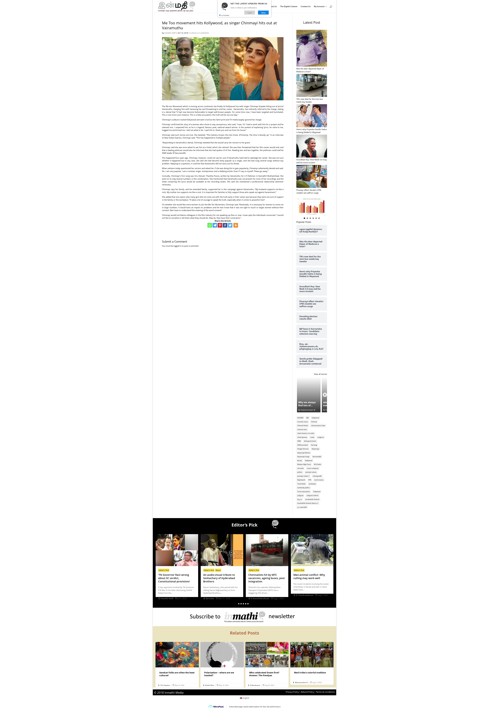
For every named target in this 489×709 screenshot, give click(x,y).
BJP (307, 418)
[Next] (325, 395)
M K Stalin (317, 464)
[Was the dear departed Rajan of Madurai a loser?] (311, 48)
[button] (238, 603)
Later (250, 12)
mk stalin (300, 468)
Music (173, 570)
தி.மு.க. (299, 499)
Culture (193, 33)
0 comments (204, 33)
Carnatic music (302, 422)
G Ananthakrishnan (215, 598)
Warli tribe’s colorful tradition (312, 663)
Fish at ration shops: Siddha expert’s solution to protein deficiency (310, 578)
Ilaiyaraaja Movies (303, 453)
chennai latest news (318, 425)
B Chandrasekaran (259, 595)
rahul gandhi (317, 476)
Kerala (299, 460)
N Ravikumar (255, 685)
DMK (299, 441)
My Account (319, 7)
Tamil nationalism (303, 491)
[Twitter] (230, 225)
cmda (312, 437)
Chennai (314, 422)
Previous (299, 206)
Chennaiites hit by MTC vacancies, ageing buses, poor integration (221, 578)
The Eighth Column (288, 7)
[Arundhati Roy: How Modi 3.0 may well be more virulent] (311, 146)
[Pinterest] (220, 225)
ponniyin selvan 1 (303, 476)
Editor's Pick (164, 570)
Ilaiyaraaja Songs (303, 456)
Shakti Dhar (209, 685)
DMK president (302, 445)
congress (320, 437)
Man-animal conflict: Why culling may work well (264, 576)
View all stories (320, 374)
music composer (313, 468)
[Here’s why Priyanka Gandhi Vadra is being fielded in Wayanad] (311, 116)
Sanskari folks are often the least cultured (177, 664)
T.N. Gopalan (165, 685)
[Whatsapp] (209, 225)
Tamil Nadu (301, 484)
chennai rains (302, 429)
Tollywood (316, 491)
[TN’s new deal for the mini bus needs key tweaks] (311, 86)
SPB (309, 480)
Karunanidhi (317, 456)
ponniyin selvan (310, 472)
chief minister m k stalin (305, 433)
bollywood (315, 418)
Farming (314, 445)
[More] (235, 225)
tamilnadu (312, 484)
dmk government (310, 441)
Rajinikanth (301, 480)
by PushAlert (225, 15)
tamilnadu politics (303, 488)
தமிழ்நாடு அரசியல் (312, 495)
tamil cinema (318, 480)
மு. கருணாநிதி (302, 507)
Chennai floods (302, 425)
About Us (272, 7)
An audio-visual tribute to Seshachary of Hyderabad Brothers (174, 578)
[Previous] (298, 395)
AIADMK (300, 418)
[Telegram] (215, 225)
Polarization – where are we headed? (222, 664)
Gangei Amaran (303, 449)
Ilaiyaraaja (315, 449)
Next (324, 206)
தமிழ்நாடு (300, 495)
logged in (177, 246)
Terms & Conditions (325, 692)
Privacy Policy (292, 692)
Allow (263, 12)
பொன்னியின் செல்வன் (312, 499)
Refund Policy (307, 692)
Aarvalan (164, 598)
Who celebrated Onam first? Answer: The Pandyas (267, 664)
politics (299, 472)
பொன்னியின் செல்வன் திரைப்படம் (307, 503)
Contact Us (306, 7)
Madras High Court (304, 464)
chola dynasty (302, 437)
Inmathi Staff (170, 33)
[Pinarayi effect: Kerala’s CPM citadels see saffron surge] (311, 177)
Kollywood (308, 460)
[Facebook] (225, 225)
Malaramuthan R (304, 598)
